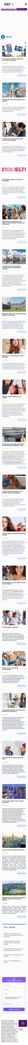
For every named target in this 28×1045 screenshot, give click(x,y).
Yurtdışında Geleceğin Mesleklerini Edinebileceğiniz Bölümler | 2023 (13, 444)
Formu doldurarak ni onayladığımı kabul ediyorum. (13, 998)
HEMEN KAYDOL (14, 1009)
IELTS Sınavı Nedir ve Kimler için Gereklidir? (12, 180)
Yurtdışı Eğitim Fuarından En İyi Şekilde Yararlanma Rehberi (12, 492)
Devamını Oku (21, 75)
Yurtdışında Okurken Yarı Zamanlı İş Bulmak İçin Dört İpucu (13, 710)
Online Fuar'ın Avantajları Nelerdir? (13, 850)
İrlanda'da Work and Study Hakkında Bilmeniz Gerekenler (13, 314)
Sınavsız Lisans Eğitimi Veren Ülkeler (11, 397)
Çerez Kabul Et (22, 1023)
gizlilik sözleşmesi (17, 997)
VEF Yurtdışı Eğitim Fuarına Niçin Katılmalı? (13, 801)
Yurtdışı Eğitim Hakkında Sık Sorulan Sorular (14, 534)
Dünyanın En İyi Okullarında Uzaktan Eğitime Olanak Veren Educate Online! (14, 899)
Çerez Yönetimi (21, 1029)
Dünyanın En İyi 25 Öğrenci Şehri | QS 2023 (13, 356)
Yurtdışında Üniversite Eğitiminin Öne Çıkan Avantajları (12, 59)
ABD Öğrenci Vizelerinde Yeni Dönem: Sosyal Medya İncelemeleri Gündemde (13, 223)
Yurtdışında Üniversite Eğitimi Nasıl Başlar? (13, 100)
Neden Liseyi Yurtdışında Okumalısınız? (10, 668)
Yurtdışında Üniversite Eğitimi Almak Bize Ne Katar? (14, 583)
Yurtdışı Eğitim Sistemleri (10, 627)
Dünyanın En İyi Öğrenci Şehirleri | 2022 (13, 758)
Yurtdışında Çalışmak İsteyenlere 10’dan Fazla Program (12, 139)
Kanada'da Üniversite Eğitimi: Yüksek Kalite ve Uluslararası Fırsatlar (11, 268)
